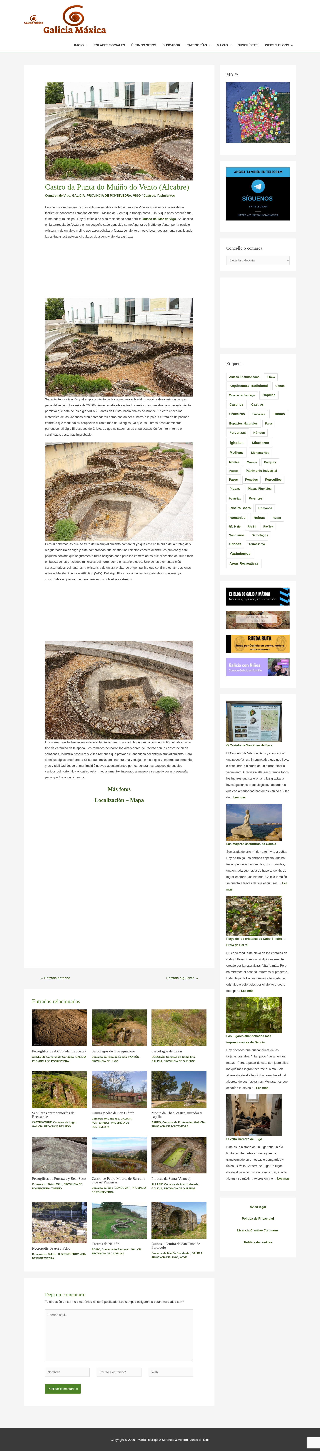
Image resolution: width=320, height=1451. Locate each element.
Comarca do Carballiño (180, 1056)
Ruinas (259, 518)
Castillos (236, 404)
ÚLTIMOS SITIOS (143, 45)
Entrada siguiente (182, 978)
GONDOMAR (122, 1187)
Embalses (258, 414)
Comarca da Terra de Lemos (109, 1056)
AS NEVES (38, 1056)
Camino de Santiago (242, 395)
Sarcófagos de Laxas (166, 1051)
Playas (234, 488)
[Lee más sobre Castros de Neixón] (119, 1220)
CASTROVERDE (42, 1122)
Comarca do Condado (60, 1056)
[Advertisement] (119, 270)
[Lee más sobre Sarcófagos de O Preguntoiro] (119, 1027)
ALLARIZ (157, 1184)
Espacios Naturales (243, 423)
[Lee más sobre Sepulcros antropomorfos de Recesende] (59, 1089)
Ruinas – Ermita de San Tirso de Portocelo (175, 1245)
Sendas (235, 544)
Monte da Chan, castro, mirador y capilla (176, 1115)
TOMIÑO (56, 1188)
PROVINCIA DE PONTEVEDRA (109, 195)
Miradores (260, 443)
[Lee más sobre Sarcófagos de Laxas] (179, 1027)
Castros (149, 195)
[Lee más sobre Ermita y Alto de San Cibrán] (119, 1089)
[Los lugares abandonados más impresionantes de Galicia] (254, 1015)
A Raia (270, 377)
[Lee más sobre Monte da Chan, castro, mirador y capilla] (179, 1089)
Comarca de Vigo (57, 195)
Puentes (256, 498)
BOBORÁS (158, 1056)
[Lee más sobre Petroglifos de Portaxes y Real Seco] (59, 1155)
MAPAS (222, 45)
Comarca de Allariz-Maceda (181, 1184)
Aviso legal (258, 1207)
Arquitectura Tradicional (248, 386)
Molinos (236, 453)
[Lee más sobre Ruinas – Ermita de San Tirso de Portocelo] (179, 1220)
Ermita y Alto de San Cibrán (113, 1113)
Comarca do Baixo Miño (47, 1184)
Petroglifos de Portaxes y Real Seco (59, 1178)
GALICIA (78, 195)
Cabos (280, 385)
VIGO (137, 195)
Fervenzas (237, 433)
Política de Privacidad (258, 1218)
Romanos (265, 508)
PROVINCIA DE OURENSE (179, 1061)
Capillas (269, 395)
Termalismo (257, 544)
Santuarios (236, 535)
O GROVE (64, 1254)
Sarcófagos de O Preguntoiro (113, 1051)
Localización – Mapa (119, 800)
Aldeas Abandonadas (244, 377)
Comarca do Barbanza (115, 1249)
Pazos (233, 479)
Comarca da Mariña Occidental (170, 1253)
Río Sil (252, 526)
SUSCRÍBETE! (248, 45)
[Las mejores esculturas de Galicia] (254, 822)
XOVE (183, 1257)
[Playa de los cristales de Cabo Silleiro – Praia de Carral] (254, 916)
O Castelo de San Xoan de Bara (249, 745)
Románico (237, 518)
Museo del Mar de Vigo (159, 219)
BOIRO (96, 1249)
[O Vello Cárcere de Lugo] (254, 1115)
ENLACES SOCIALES (109, 45)
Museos (252, 462)
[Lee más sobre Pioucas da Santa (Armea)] (179, 1155)
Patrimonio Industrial (261, 470)
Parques (270, 462)
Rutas (277, 517)
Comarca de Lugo (64, 1122)
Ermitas (279, 414)
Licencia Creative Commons (258, 1230)
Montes (234, 462)
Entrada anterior (55, 978)
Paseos (233, 470)
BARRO (156, 1122)
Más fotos (119, 789)
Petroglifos (273, 479)
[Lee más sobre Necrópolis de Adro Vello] (59, 1222)
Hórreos (259, 432)
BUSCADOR (171, 45)
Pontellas (235, 498)
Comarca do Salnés (44, 1254)
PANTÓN (133, 1056)
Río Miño (235, 526)
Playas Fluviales (259, 488)
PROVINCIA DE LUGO (105, 1061)
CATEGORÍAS (196, 45)
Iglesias (237, 443)
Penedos (251, 479)
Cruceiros (237, 414)
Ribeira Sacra (240, 508)
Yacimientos (166, 195)
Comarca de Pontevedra (177, 1122)
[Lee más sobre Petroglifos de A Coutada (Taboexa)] (59, 1027)
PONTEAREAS (100, 1122)
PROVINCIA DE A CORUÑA (108, 1253)
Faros (269, 423)
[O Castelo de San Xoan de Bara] (254, 721)
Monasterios (260, 453)
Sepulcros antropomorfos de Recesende (53, 1115)
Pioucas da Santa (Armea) (171, 1178)
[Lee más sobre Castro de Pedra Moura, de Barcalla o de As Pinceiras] (119, 1155)
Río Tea (268, 526)
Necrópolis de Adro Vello (51, 1248)
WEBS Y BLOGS (277, 45)
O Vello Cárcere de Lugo (244, 1139)
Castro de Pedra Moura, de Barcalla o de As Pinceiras (118, 1180)
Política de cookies (258, 1242)
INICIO (79, 45)
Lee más (239, 797)
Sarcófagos (260, 535)
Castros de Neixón (105, 1244)
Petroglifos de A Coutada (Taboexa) (59, 1051)
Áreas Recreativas (243, 563)
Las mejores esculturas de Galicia (251, 844)
